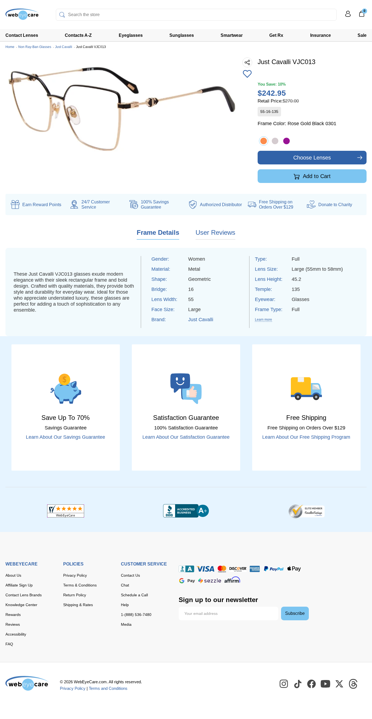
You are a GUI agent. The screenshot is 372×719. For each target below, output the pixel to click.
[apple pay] (294, 568)
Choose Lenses (312, 158)
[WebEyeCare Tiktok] (298, 684)
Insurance (320, 35)
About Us (13, 575)
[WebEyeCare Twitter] (339, 684)
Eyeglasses (131, 35)
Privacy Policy (75, 575)
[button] (247, 74)
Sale (362, 35)
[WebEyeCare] (27, 683)
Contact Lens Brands (23, 595)
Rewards (13, 614)
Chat (125, 585)
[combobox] (196, 15)
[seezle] (209, 580)
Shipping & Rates (78, 605)
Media (126, 624)
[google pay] (187, 580)
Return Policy (74, 595)
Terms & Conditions (80, 585)
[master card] (222, 568)
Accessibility (15, 634)
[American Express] (254, 568)
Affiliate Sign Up (19, 585)
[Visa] (205, 568)
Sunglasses (181, 35)
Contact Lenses (21, 35)
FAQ (9, 644)
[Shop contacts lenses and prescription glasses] (22, 16)
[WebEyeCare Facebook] (312, 684)
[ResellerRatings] (306, 511)
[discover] (238, 568)
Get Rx (276, 35)
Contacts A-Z (78, 35)
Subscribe (295, 613)
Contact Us (130, 575)
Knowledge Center (21, 605)
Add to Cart (316, 176)
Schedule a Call (134, 595)
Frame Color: (297, 123)
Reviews (12, 624)
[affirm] (232, 579)
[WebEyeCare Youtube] (326, 684)
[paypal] (274, 568)
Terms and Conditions (108, 688)
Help (125, 605)
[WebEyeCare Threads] (353, 684)
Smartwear (232, 35)
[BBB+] (186, 511)
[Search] (62, 15)
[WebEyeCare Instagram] (284, 684)
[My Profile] (348, 16)
